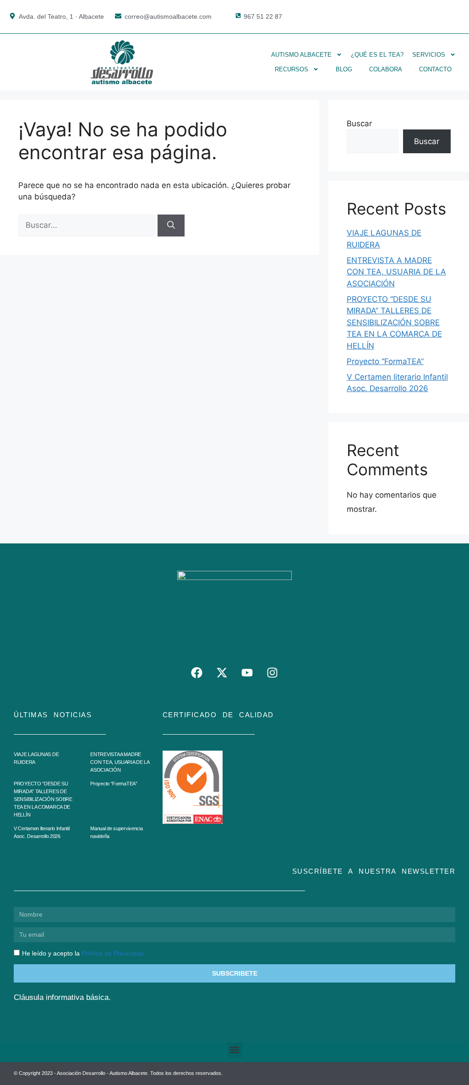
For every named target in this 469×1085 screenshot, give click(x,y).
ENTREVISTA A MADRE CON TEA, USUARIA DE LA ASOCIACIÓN (396, 272)
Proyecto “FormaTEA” (385, 361)
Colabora (385, 69)
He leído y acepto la (83, 953)
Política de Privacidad (113, 953)
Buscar (359, 123)
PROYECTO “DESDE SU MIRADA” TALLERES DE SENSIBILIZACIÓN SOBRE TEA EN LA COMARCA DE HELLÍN (394, 322)
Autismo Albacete (301, 54)
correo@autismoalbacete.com (168, 16)
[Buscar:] (88, 225)
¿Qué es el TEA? (377, 54)
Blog (344, 69)
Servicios (428, 54)
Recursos (291, 69)
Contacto (435, 69)
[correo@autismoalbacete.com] (118, 16)
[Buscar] (171, 225)
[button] (234, 1050)
